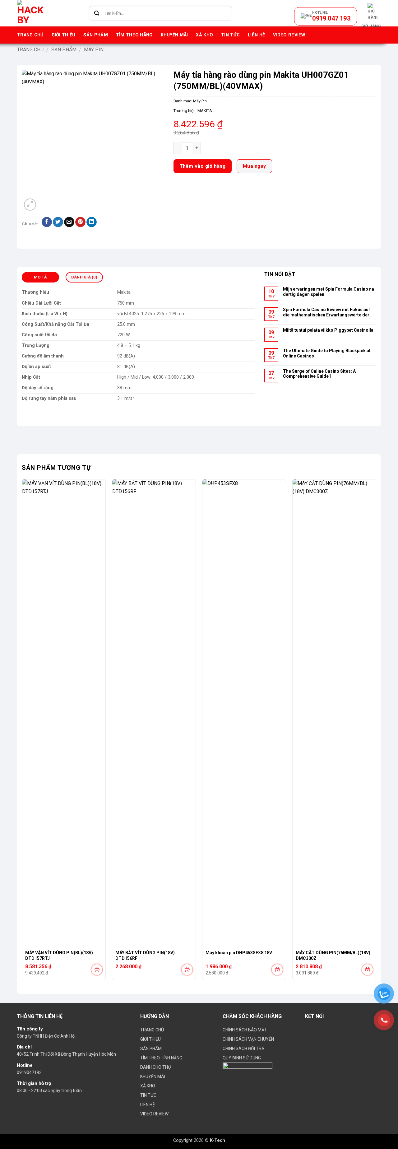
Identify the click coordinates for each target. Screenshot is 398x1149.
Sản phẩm (95, 35)
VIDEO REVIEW (289, 35)
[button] (371, 16)
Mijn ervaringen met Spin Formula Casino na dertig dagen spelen (328, 292)
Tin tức (230, 35)
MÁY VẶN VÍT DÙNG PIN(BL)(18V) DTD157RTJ (59, 955)
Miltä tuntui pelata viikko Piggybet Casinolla (328, 330)
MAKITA (204, 110)
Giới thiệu (64, 35)
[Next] (376, 732)
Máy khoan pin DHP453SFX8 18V (239, 952)
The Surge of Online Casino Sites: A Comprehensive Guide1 (319, 374)
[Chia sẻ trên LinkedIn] (91, 222)
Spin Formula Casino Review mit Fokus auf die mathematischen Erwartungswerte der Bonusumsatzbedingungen (326, 312)
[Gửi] (97, 13)
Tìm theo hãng (134, 35)
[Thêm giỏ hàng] (96, 969)
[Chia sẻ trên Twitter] (58, 222)
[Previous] (22, 732)
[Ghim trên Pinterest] (80, 222)
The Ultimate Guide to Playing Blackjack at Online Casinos (327, 353)
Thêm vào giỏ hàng (203, 166)
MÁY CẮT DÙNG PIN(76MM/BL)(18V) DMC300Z (333, 955)
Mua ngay (254, 166)
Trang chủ (30, 35)
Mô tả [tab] (40, 277)
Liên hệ (256, 35)
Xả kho (204, 35)
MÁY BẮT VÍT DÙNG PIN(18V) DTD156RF (145, 955)
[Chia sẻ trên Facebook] (47, 222)
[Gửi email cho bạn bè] (69, 222)
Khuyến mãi (174, 35)
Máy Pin (94, 50)
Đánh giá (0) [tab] (84, 277)
